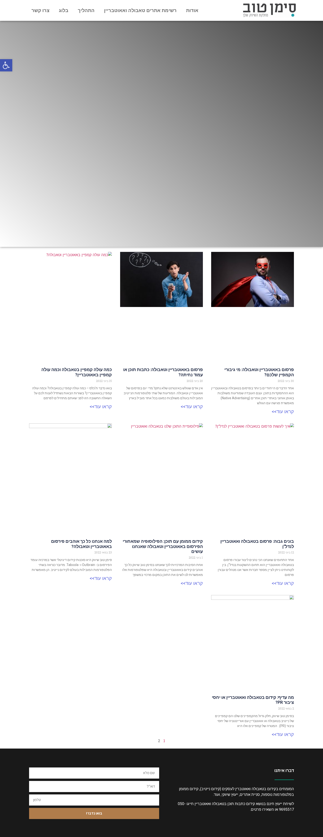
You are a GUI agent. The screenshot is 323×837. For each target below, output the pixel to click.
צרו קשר (40, 10)
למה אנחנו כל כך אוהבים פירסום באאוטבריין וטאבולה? (81, 544)
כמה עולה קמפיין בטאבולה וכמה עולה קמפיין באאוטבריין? (76, 372)
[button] (6, 65)
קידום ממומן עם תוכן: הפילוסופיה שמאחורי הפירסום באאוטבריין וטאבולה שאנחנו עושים (163, 546)
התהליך (86, 10)
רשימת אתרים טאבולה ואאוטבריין (140, 10)
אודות (192, 10)
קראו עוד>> (283, 411)
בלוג (63, 10)
